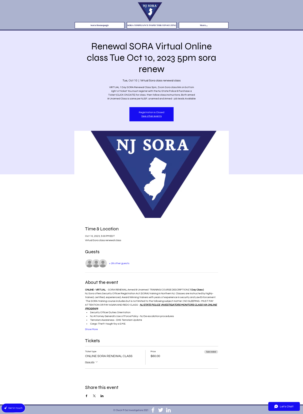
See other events (151, 116)
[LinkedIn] (168, 410)
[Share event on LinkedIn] (102, 396)
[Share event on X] (94, 396)
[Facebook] (153, 410)
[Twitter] (160, 410)
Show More (91, 329)
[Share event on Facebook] (86, 396)
